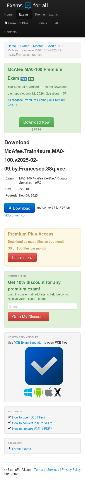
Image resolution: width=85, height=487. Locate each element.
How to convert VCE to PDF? (31, 428)
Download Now (36, 122)
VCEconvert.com (15, 215)
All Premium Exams (27, 100)
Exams (24, 14)
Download (21, 208)
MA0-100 (54, 46)
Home (8, 14)
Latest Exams (21, 449)
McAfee (38, 46)
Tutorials (41, 23)
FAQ (56, 23)
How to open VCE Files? (28, 417)
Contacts (10, 32)
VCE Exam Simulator (28, 342)
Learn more (22, 257)
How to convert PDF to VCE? (31, 423)
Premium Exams (46, 14)
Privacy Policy (71, 469)
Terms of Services (46, 469)
